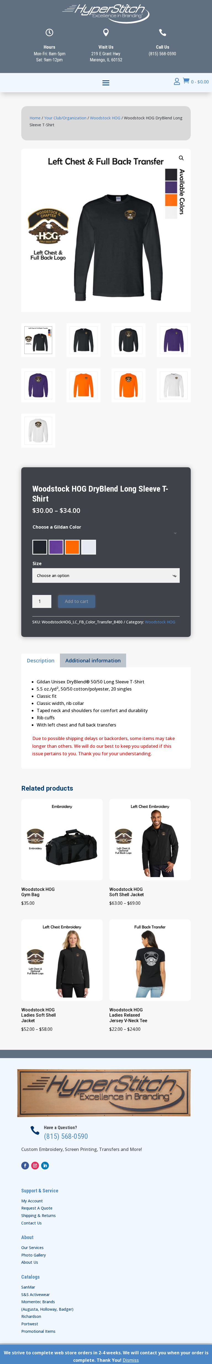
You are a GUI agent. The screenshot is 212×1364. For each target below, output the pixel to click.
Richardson (31, 1316)
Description (40, 660)
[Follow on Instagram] (35, 1165)
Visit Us (106, 47)
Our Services (32, 1247)
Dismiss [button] (131, 1360)
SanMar (28, 1287)
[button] (181, 158)
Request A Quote (36, 1208)
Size (37, 563)
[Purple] (56, 547)
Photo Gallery (33, 1255)
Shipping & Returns (38, 1215)
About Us (29, 1262)
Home (35, 117)
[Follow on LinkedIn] (45, 1165)
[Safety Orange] (72, 547)
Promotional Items (38, 1331)
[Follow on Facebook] (25, 1165)
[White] (88, 547)
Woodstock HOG (105, 117)
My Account (32, 1200)
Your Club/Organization (65, 117)
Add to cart (76, 601)
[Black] (39, 547)
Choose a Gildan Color (57, 527)
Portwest (29, 1323)
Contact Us (31, 1223)
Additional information (93, 660)
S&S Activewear (35, 1294)
